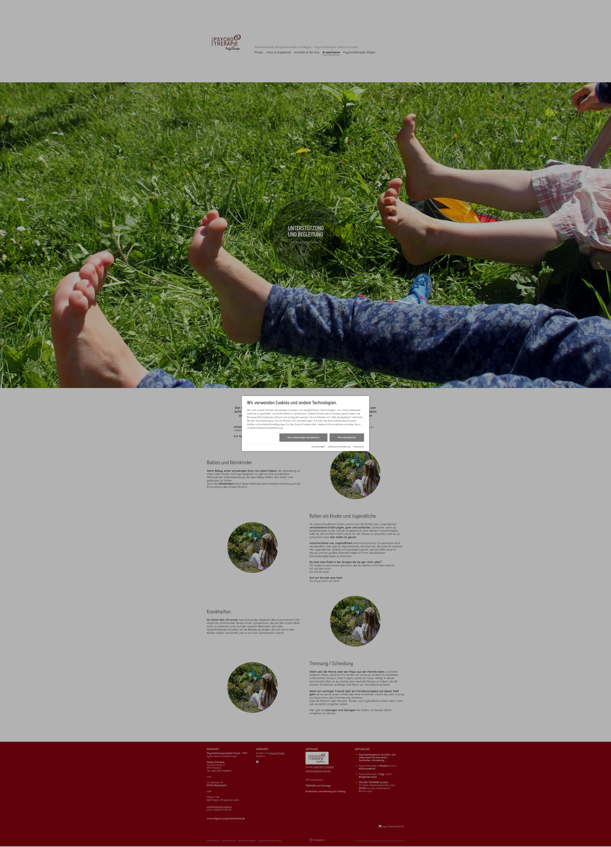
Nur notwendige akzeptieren (303, 437)
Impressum (358, 446)
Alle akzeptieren (347, 437)
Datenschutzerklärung (339, 446)
